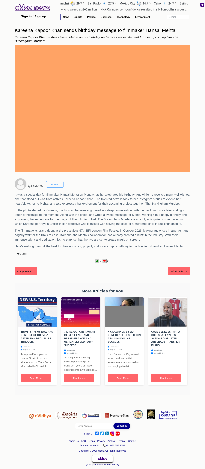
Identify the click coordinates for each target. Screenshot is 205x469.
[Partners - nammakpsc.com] (91, 414)
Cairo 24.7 (157, 3)
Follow (54, 184)
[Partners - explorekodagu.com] (168, 414)
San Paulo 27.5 (93, 3)
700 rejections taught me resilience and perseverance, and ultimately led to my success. (79, 339)
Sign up (40, 16)
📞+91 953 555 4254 (114, 445)
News (66, 17)
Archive (111, 441)
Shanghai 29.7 (62, 3)
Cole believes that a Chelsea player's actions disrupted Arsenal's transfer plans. (165, 339)
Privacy (101, 441)
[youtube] (118, 434)
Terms (91, 441)
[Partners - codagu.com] (67, 414)
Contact (132, 441)
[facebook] (97, 434)
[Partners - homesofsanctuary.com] (152, 414)
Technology (123, 17)
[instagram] (112, 434)
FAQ (83, 441)
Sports (78, 17)
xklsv (102, 458)
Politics (91, 17)
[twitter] (102, 434)
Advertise (95, 445)
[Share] (202, 5)
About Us (74, 441)
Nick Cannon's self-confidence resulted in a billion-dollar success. (135, 9)
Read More (36, 378)
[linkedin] (107, 434)
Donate (84, 445)
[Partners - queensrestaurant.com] (139, 414)
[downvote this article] (104, 261)
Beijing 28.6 (183, 3)
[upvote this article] (97, 261)
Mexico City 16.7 (127, 3)
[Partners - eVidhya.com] (40, 414)
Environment (142, 17)
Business (106, 17)
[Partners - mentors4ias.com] (117, 414)
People (122, 441)
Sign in (26, 16)
